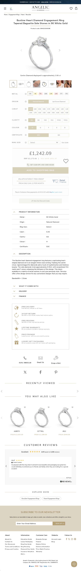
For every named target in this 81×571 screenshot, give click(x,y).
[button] (6, 466)
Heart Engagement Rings (51, 499)
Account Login (56, 539)
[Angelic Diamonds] (41, 8)
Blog (53, 541)
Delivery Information (43, 546)
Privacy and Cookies (12, 549)
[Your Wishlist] (71, 8)
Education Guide (26, 539)
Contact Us (8, 541)
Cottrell (40, 431)
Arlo (64, 431)
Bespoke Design (41, 539)
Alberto (17, 431)
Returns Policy (41, 544)
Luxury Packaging (26, 541)
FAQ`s (23, 554)
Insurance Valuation (27, 551)
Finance (38, 541)
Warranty (39, 551)
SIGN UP (60, 523)
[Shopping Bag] (76, 8)
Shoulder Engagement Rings (30, 499)
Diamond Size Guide (28, 549)
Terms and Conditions (12, 546)
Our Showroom (10, 544)
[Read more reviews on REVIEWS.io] (66, 482)
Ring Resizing (25, 546)
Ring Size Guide (26, 544)
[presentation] (21, 51)
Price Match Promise (43, 549)
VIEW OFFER (45, 2)
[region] (40, 466)
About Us (8, 539)
